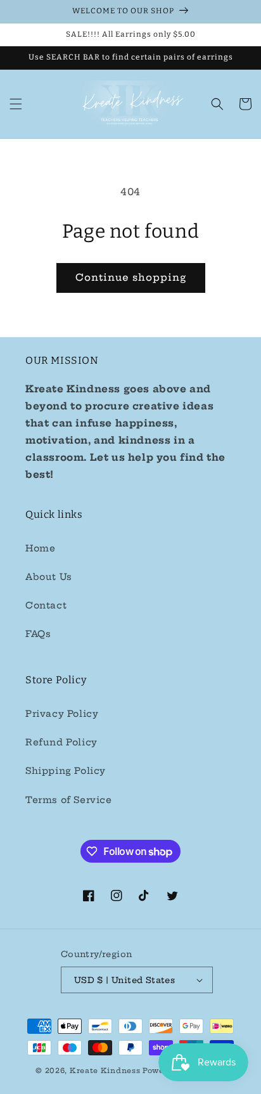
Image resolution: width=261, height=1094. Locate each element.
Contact (46, 605)
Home (40, 548)
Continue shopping (130, 277)
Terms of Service (68, 800)
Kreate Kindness (105, 1070)
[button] (16, 104)
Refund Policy (61, 742)
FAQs (38, 634)
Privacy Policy (61, 713)
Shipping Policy (65, 770)
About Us (48, 576)
